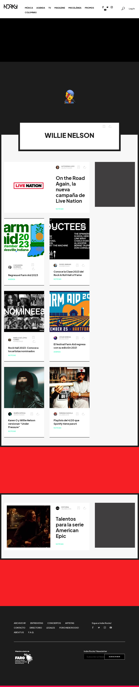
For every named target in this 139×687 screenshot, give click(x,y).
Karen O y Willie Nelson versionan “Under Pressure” (21, 424)
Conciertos (54, 623)
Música (29, 8)
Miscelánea (74, 8)
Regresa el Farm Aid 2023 (23, 275)
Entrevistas (36, 623)
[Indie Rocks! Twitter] (107, 7)
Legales (50, 627)
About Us (19, 632)
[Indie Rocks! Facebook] (103, 7)
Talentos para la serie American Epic (70, 527)
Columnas (31, 12)
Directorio (36, 627)
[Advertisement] (69, 40)
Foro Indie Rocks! (69, 627)
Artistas (69, 623)
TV (49, 8)
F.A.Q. (31, 632)
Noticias (60, 209)
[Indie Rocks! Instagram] (112, 7)
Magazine (59, 8)
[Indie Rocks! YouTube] (105, 10)
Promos (89, 8)
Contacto (19, 627)
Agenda (40, 8)
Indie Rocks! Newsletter (95, 651)
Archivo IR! (20, 623)
